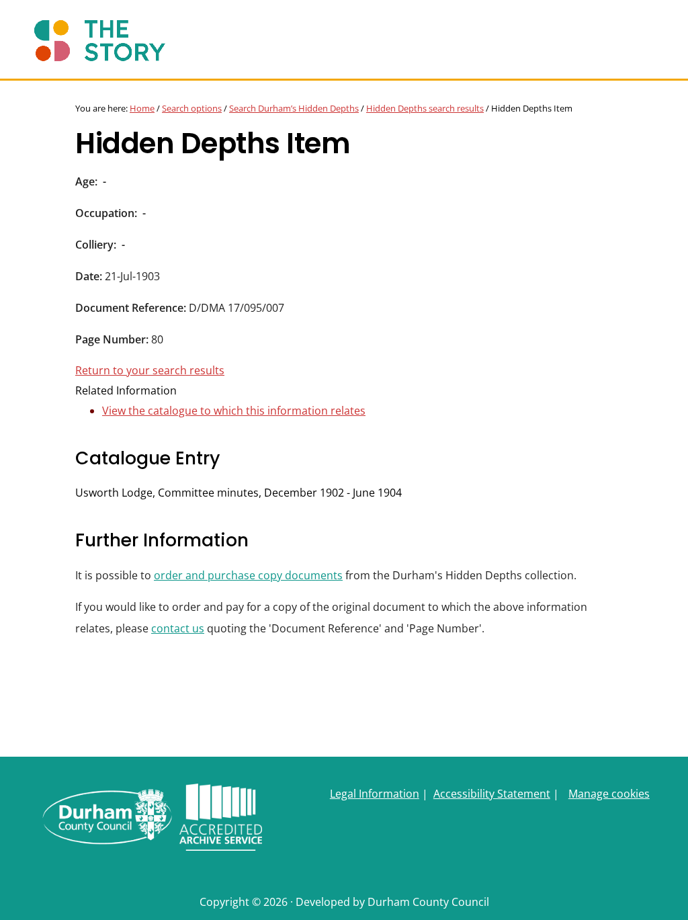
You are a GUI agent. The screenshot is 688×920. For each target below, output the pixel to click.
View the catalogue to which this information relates (234, 410)
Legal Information (374, 793)
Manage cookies (609, 794)
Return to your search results (149, 370)
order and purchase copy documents (248, 575)
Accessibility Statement (491, 793)
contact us (177, 628)
